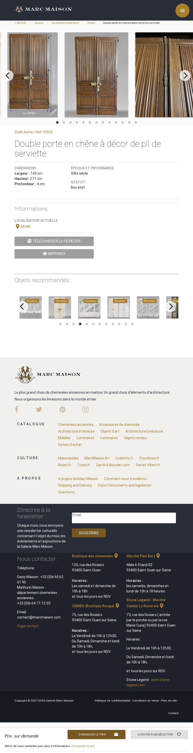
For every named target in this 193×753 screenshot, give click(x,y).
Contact (173, 713)
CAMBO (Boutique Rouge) (96, 606)
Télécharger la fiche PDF (54, 241)
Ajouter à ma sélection (159, 734)
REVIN (22, 226)
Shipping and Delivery (75, 485)
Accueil (39, 23)
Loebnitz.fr (124, 458)
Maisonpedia (68, 458)
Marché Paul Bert (143, 556)
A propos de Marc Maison (78, 478)
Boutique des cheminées (95, 556)
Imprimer (54, 253)
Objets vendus (135, 438)
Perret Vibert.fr (148, 465)
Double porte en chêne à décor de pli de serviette (131, 23)
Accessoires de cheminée (119, 424)
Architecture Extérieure (144, 431)
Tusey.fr (83, 465)
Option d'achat (70, 444)
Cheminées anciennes (75, 424)
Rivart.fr (64, 465)
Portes (91, 23)
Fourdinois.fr (149, 458)
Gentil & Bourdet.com (113, 465)
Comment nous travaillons (125, 478)
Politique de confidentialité (113, 700)
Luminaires (85, 438)
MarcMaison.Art (97, 458)
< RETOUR (21, 23)
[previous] (8, 75)
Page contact (28, 626)
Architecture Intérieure (65, 23)
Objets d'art (110, 431)
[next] (184, 75)
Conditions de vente (146, 700)
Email (76, 515)
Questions (66, 492)
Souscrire (89, 533)
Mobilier (64, 438)
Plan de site (169, 700)
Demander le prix (98, 734)
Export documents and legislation (125, 485)
